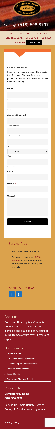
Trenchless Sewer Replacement (21, 38)
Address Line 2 (13, 136)
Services (46, 38)
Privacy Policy (11, 422)
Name (11, 88)
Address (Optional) (16, 115)
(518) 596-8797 (33, 24)
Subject (11, 196)
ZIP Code (11, 166)
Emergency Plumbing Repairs (20, 379)
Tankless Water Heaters (18, 369)
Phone (11, 183)
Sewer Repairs (13, 374)
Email (11, 171)
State (9, 156)
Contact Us (34, 42)
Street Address (13, 126)
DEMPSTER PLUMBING (18, 33)
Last (9, 110)
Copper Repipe (40, 33)
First (9, 99)
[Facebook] (12, 294)
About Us (20, 42)
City (9, 146)
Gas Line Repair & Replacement (22, 363)
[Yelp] (19, 294)
